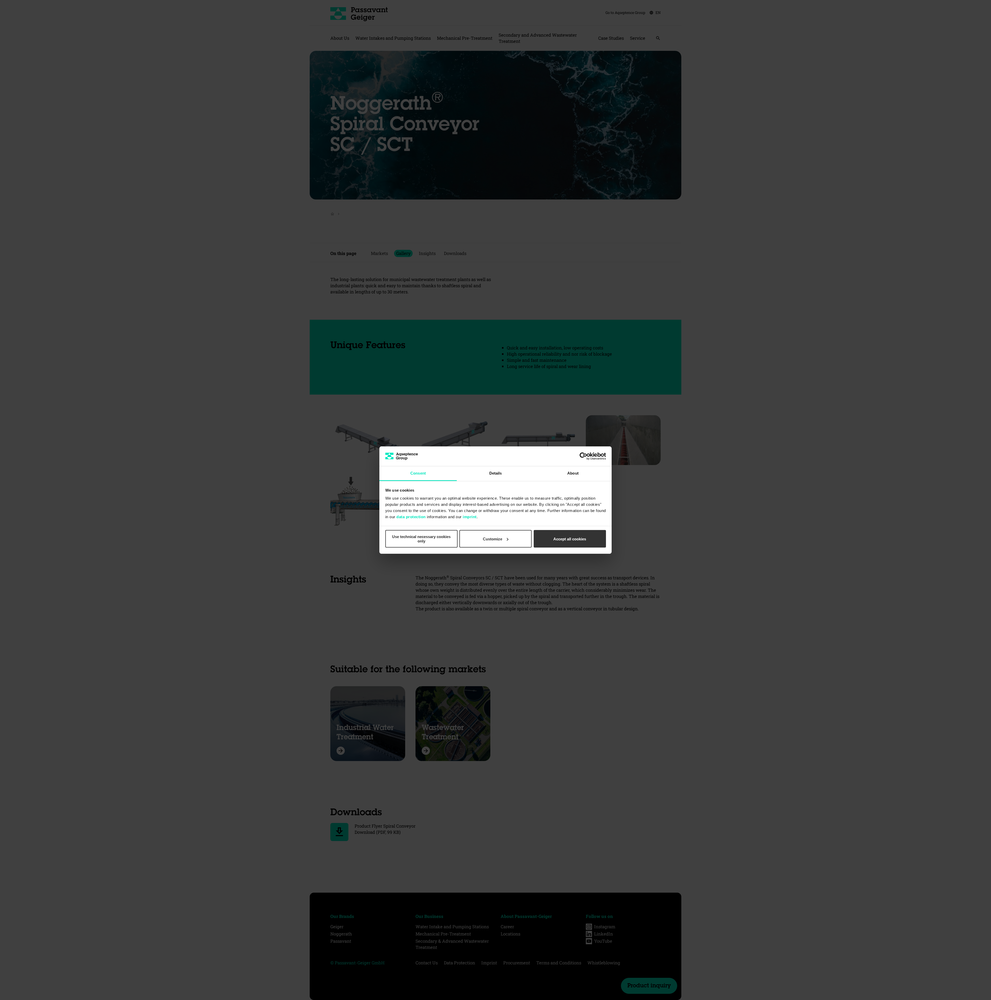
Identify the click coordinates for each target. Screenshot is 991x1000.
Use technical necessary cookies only (421, 538)
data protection (411, 517)
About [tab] (573, 473)
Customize (492, 539)
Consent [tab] (418, 473)
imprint (470, 517)
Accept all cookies (569, 539)
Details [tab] (495, 473)
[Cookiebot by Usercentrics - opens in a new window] (583, 456)
